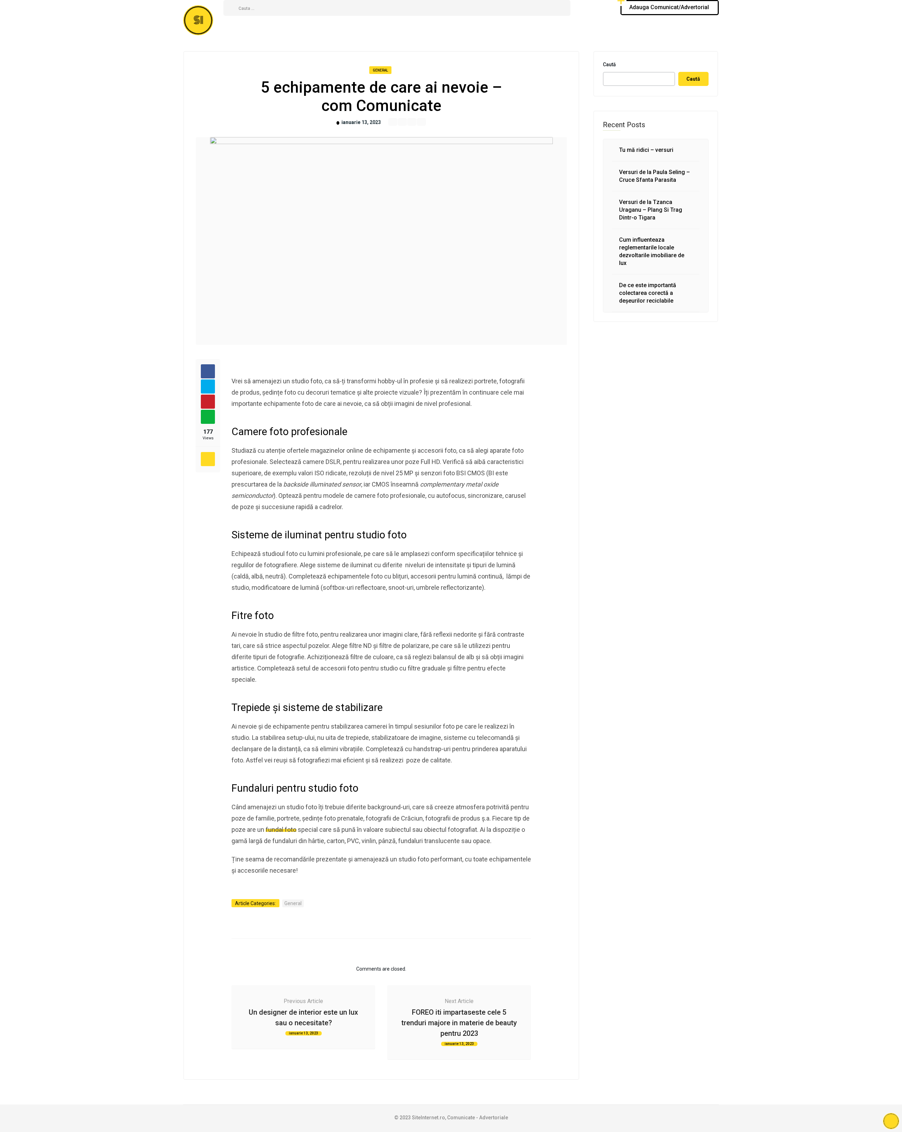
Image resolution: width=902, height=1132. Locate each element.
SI (198, 20)
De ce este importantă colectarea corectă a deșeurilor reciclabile (647, 293)
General (380, 70)
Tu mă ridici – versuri (646, 150)
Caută (609, 64)
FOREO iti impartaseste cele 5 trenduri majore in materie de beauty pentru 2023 (459, 1023)
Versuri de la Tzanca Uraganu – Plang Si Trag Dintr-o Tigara (650, 210)
